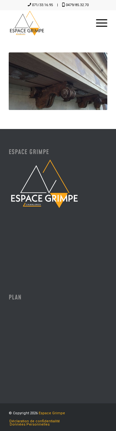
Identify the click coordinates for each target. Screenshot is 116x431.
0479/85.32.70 (77, 5)
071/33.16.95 (42, 5)
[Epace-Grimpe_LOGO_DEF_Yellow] (48, 23)
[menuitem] (98, 23)
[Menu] (98, 23)
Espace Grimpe (52, 413)
